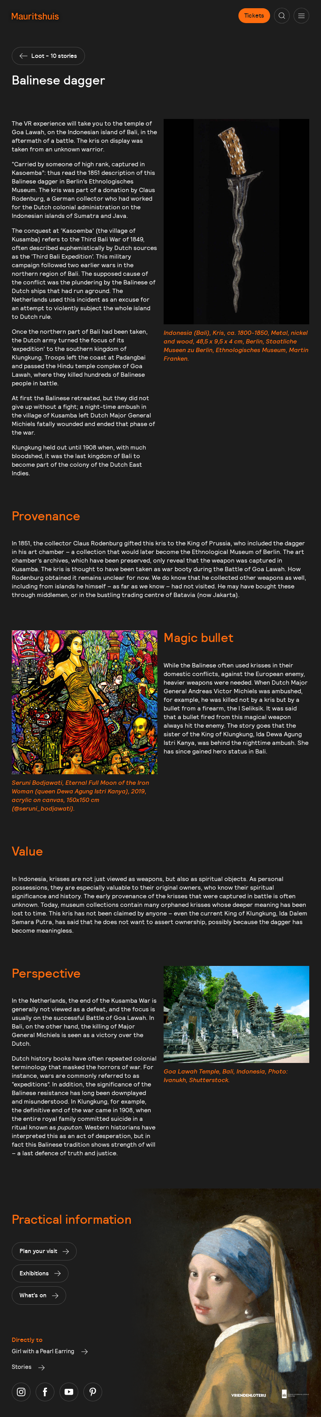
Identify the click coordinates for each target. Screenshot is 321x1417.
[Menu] (301, 15)
